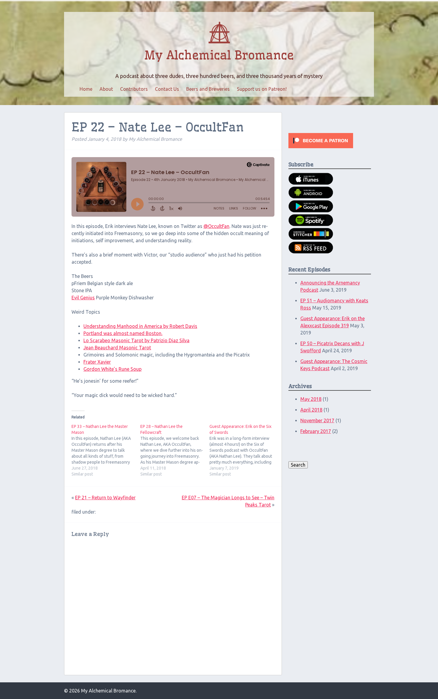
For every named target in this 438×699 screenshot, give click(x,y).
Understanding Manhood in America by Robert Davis (140, 326)
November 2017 (317, 420)
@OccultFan (216, 226)
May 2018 (310, 399)
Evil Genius (83, 297)
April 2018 (311, 409)
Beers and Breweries (208, 89)
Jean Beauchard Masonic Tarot (117, 347)
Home (86, 89)
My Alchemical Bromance (219, 55)
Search (298, 464)
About (106, 89)
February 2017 (315, 431)
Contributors (134, 89)
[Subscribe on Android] (310, 196)
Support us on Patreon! (262, 89)
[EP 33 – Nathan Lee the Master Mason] (106, 450)
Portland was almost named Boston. (122, 333)
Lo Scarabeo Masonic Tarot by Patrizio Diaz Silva (136, 340)
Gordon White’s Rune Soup (112, 369)
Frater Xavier (97, 362)
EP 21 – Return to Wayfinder (105, 497)
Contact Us (167, 89)
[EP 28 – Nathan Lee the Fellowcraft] (174, 450)
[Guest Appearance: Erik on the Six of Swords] (243, 450)
